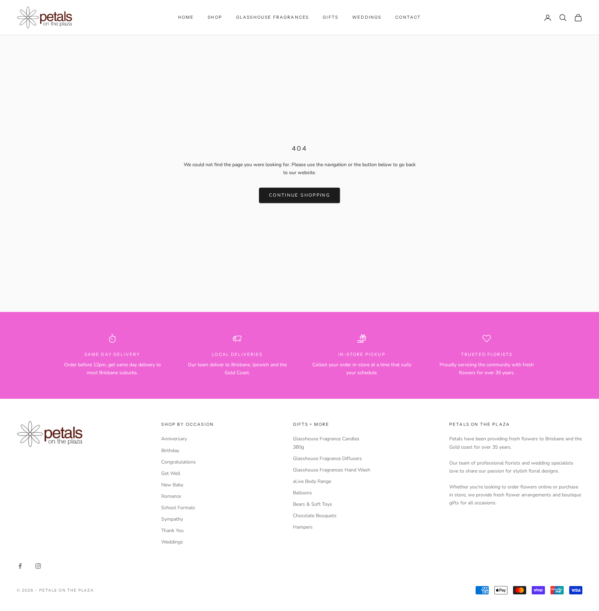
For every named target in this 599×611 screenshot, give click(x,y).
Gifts (330, 17)
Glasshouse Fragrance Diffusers (327, 458)
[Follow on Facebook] (20, 566)
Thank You (172, 530)
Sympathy (172, 519)
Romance (171, 496)
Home (186, 17)
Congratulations (178, 462)
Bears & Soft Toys (312, 504)
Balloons (302, 492)
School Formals (178, 507)
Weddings (366, 17)
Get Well (170, 473)
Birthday (170, 450)
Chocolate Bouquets (315, 515)
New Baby (172, 485)
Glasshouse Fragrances (272, 17)
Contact (408, 17)
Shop (215, 17)
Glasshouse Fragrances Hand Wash (331, 470)
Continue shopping (299, 195)
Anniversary (174, 438)
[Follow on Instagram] (38, 566)
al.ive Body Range (312, 481)
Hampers (303, 527)
